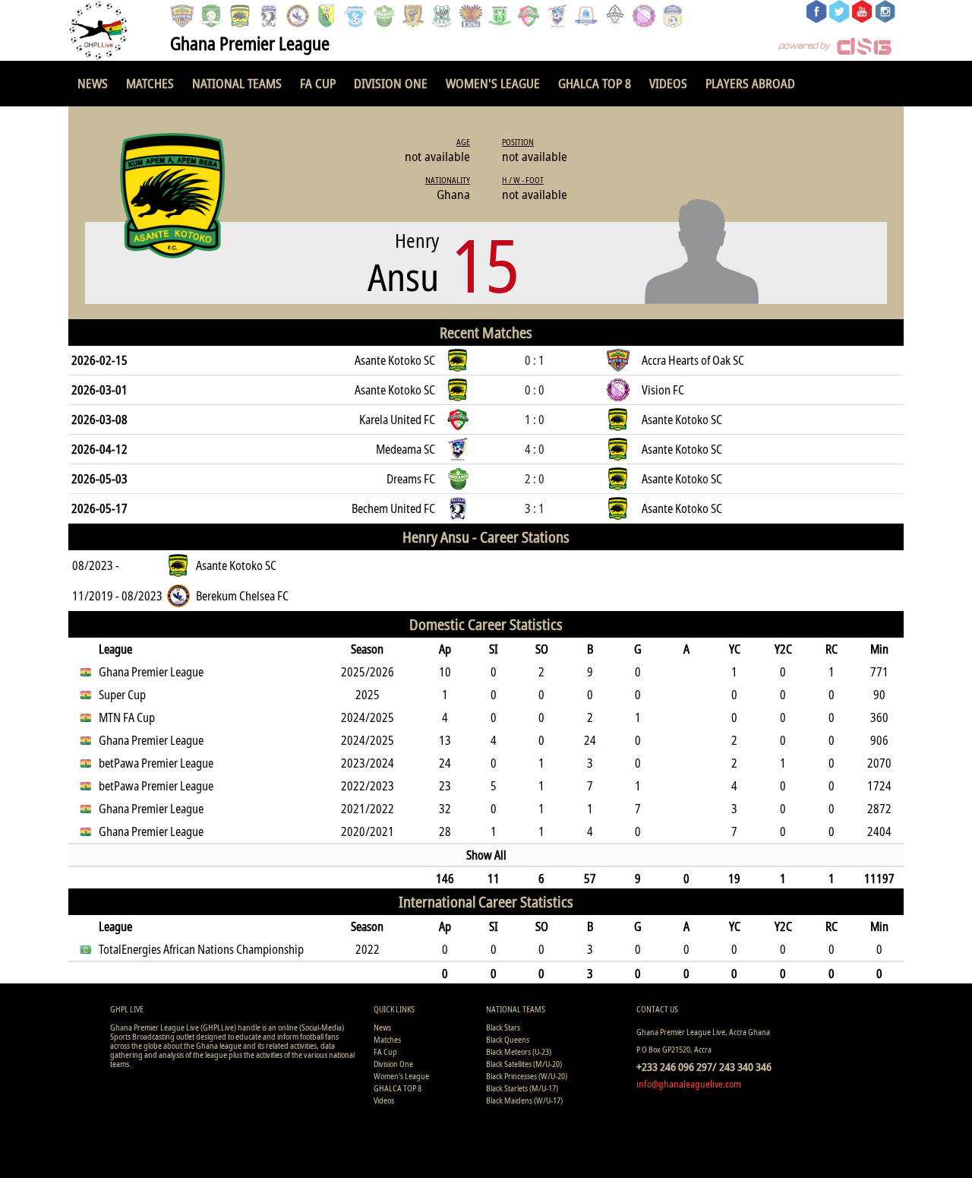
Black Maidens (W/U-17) (524, 1100)
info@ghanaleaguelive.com (688, 1084)
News (92, 83)
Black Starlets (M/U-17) (522, 1088)
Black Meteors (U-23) (518, 1051)
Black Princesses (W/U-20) (526, 1075)
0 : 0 (534, 390)
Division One (391, 83)
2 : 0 (534, 478)
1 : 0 (534, 419)
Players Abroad (750, 83)
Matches (150, 83)
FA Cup (318, 83)
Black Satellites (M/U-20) (524, 1063)
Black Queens (507, 1039)
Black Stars (503, 1027)
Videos (668, 83)
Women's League (493, 83)
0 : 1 (534, 360)
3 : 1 (534, 508)
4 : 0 (534, 449)
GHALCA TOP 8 (594, 83)
